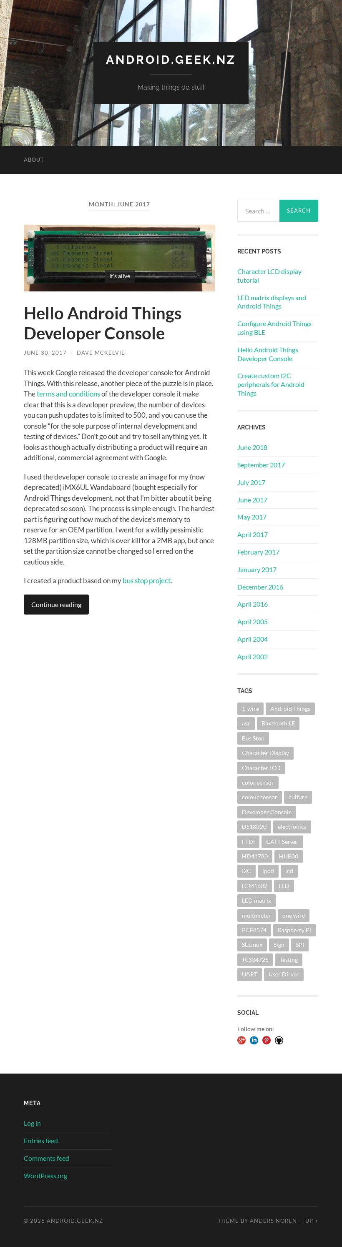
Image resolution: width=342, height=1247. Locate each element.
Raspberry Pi (294, 929)
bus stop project (147, 580)
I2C (246, 870)
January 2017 (257, 569)
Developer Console (267, 811)
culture (298, 796)
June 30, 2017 (45, 352)
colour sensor (259, 796)
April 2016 (252, 604)
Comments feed (46, 1158)
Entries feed (41, 1140)
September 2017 (261, 465)
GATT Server (282, 841)
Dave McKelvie (101, 352)
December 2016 (260, 587)
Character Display (265, 752)
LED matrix (256, 900)
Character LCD (261, 767)
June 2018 (252, 447)
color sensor (258, 782)
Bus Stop (253, 738)
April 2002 (252, 656)
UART (249, 974)
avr (246, 723)
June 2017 (252, 500)
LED (284, 885)
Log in (32, 1123)
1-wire (250, 708)
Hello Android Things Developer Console (102, 323)
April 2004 (252, 639)
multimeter (256, 915)
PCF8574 (254, 929)
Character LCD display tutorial (269, 275)
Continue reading (56, 604)
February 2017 (258, 552)
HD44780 (255, 856)
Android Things (290, 708)
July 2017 (251, 482)
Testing (289, 959)
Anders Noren (273, 1220)
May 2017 (252, 517)
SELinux (252, 944)
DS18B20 (254, 826)
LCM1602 (254, 885)
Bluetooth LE (278, 723)
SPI (300, 944)
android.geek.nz (171, 60)
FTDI (248, 841)
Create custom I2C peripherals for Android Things (270, 384)
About (34, 159)
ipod (268, 870)
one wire (293, 915)
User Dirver (284, 974)
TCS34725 (255, 959)
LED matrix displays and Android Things (271, 302)
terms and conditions (68, 393)
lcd (289, 870)
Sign (279, 944)
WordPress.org (45, 1175)
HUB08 (288, 856)
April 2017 (252, 534)
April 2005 (252, 621)
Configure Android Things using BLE (274, 327)
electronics (292, 826)
